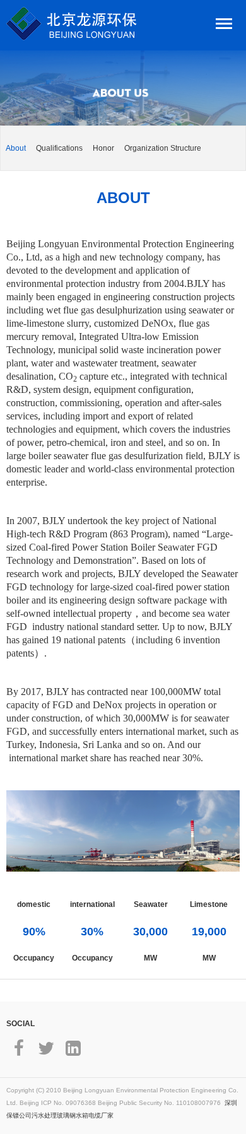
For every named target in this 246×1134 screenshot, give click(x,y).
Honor (103, 148)
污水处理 (44, 1115)
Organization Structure (162, 148)
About (16, 148)
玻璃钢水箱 (72, 1115)
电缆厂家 (101, 1115)
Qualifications (59, 148)
